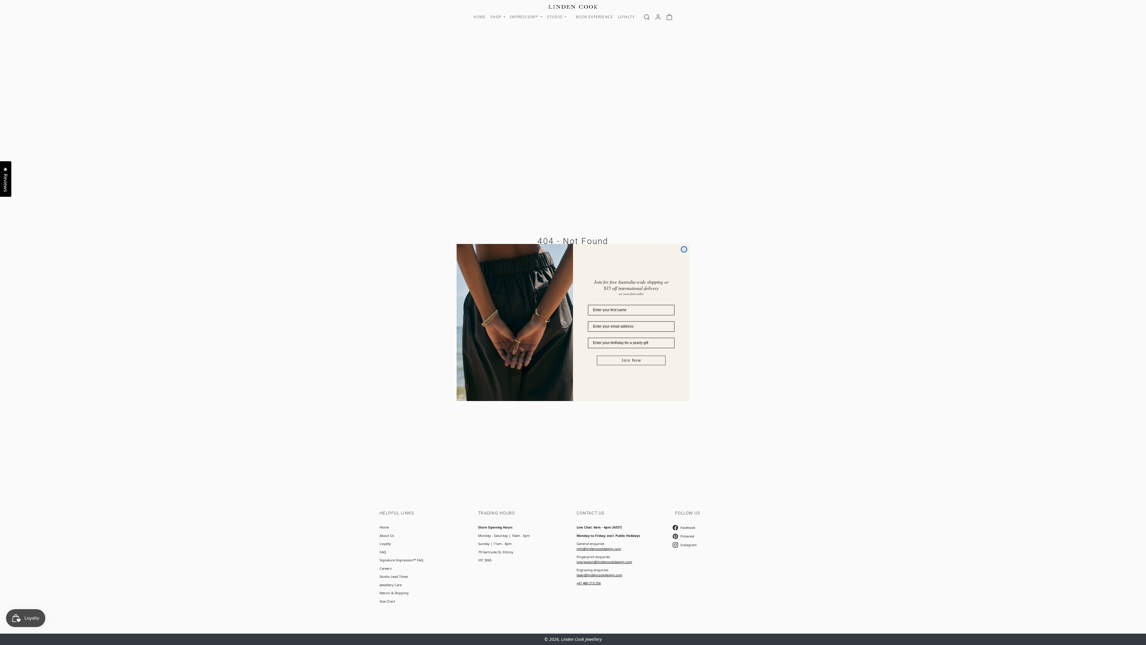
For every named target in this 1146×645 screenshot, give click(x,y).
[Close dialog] (684, 249)
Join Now (631, 360)
